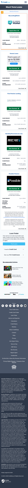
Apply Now (13, 31)
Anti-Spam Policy (14, 341)
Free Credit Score (14, 309)
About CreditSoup (14, 329)
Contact (14, 332)
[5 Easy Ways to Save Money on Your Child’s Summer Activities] (8, 283)
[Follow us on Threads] (21, 305)
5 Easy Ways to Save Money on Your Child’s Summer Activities (17, 283)
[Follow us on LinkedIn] (17, 305)
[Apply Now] (14, 22)
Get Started (13, 68)
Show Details (21, 48)
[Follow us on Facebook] (3, 305)
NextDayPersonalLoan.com (14, 134)
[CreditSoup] (5, 2)
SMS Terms (14, 347)
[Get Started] (14, 59)
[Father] (8, 276)
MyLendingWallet (14, 16)
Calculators (14, 321)
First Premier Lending (14, 93)
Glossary (14, 326)
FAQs (14, 335)
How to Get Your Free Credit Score (17, 268)
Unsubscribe (14, 355)
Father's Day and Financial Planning (16, 275)
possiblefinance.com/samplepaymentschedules (14, 217)
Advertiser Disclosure (14, 11)
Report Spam (14, 352)
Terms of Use (14, 344)
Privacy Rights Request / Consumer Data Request (14, 361)
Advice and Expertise (14, 318)
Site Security (14, 349)
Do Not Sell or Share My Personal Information (14, 358)
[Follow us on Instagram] (10, 305)
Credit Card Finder (14, 312)
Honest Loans (14, 53)
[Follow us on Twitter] (6, 305)
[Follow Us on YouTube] (25, 305)
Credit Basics (14, 324)
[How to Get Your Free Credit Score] (8, 268)
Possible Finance (14, 174)
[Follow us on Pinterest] (14, 305)
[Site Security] (6, 481)
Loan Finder (14, 315)
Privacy (14, 338)
